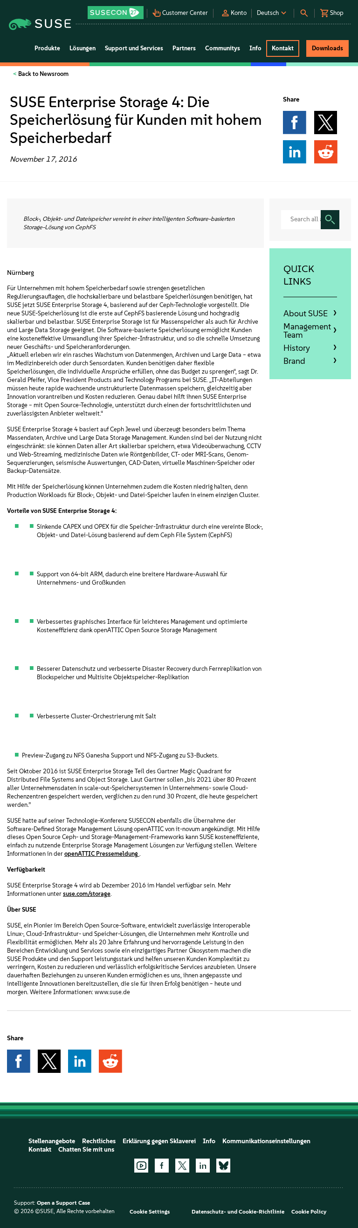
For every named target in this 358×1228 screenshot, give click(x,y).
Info (209, 1141)
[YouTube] (141, 1166)
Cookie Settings (150, 1211)
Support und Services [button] (134, 48)
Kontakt (39, 1149)
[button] (116, 9)
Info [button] (255, 48)
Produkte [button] (47, 48)
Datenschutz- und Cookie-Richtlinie (238, 1211)
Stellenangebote (51, 1141)
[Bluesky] (223, 1166)
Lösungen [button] (82, 48)
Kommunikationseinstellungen (266, 1141)
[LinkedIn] (203, 1166)
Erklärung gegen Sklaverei (159, 1141)
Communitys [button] (222, 48)
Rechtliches (99, 1141)
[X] (182, 1166)
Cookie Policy (308, 1211)
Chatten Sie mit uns (86, 1149)
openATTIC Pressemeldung (101, 853)
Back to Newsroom (43, 73)
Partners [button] (184, 48)
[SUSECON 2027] (116, 12)
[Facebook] (162, 1166)
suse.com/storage (86, 893)
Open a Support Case (63, 1203)
